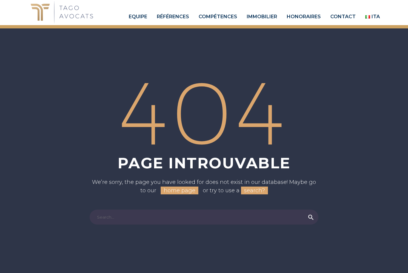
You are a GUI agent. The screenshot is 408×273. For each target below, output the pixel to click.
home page (179, 190)
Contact (343, 16)
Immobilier (262, 16)
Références (173, 16)
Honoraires (304, 16)
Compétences (218, 16)
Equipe (138, 16)
